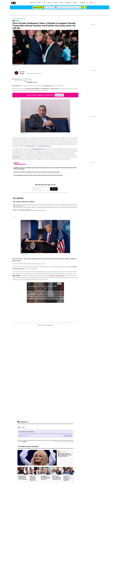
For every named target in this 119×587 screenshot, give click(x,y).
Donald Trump (48, 85)
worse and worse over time (56, 275)
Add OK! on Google (32, 82)
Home (13, 18)
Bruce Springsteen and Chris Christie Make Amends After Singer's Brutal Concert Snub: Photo (38, 175)
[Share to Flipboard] (25, 79)
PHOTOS (55, 2)
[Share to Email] (30, 79)
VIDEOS (61, 2)
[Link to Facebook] (87, 2)
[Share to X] (21, 79)
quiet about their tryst (45, 146)
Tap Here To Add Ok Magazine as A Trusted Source (40, 95)
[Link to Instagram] (91, 2)
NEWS (39, 2)
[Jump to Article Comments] (13, 79)
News (17, 18)
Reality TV (33, 2)
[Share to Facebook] (17, 79)
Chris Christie (22, 18)
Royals (49, 2)
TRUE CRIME (68, 2)
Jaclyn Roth (22, 71)
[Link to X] (94, 2)
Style (44, 2)
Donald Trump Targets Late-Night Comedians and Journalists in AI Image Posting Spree (37, 172)
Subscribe (82, 2)
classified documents (37, 149)
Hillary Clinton (16, 156)
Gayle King (28, 88)
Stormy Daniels (31, 146)
